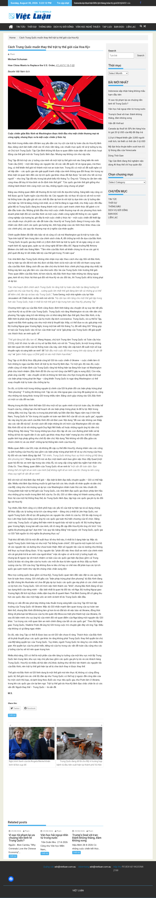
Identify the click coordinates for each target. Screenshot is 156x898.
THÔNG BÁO (45, 26)
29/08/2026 (16, 831)
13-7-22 (65, 65)
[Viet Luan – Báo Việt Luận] (11, 26)
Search (112, 50)
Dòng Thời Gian (116, 155)
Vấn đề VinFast (116, 123)
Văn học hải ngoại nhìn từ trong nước (126, 109)
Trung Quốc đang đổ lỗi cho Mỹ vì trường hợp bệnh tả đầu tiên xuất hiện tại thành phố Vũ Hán (79, 763)
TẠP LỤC (107, 26)
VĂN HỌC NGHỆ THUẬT (88, 26)
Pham (12, 54)
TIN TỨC (20, 26)
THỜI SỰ (31, 26)
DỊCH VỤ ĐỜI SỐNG (63, 26)
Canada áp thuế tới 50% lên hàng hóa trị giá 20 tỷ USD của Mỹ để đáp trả (109, 3)
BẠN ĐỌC (119, 26)
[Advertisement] (55, 794)
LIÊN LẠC (131, 26)
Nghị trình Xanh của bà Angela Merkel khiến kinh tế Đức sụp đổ (29, 763)
